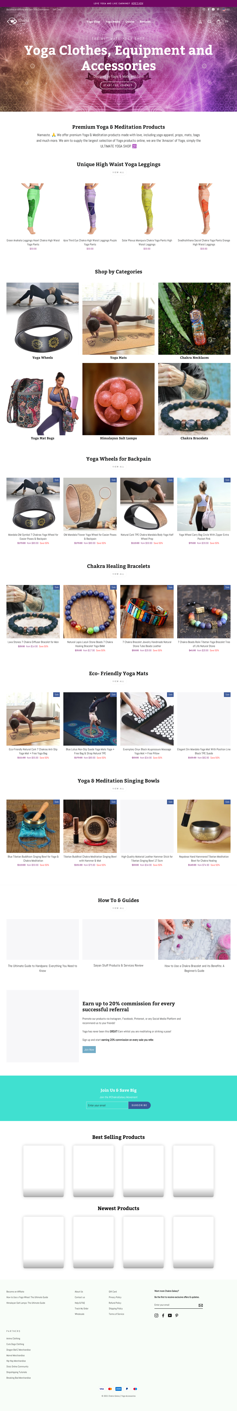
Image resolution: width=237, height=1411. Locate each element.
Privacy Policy (115, 1297)
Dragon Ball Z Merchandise (18, 1349)
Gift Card (57, 9)
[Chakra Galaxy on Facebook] (163, 1315)
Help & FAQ (80, 1303)
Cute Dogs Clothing (15, 1344)
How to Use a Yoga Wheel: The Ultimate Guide (27, 1297)
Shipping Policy (116, 1308)
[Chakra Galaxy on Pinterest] (177, 1315)
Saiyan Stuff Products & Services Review (118, 965)
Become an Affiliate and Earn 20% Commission (27, 9)
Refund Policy (115, 1303)
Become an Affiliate (15, 1291)
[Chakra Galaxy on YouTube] (170, 1315)
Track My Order (81, 1308)
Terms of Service (116, 1314)
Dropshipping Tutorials (16, 1372)
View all (118, 172)
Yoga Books (112, 21)
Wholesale (79, 1314)
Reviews (145, 21)
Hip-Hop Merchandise (16, 1361)
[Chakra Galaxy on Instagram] (156, 1315)
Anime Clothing (13, 1338)
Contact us (80, 1297)
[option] (118, 3)
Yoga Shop (93, 21)
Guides (129, 21)
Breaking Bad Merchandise (18, 1377)
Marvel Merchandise (15, 1355)
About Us (79, 1291)
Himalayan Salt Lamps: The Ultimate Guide (25, 1303)
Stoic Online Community (17, 1366)
